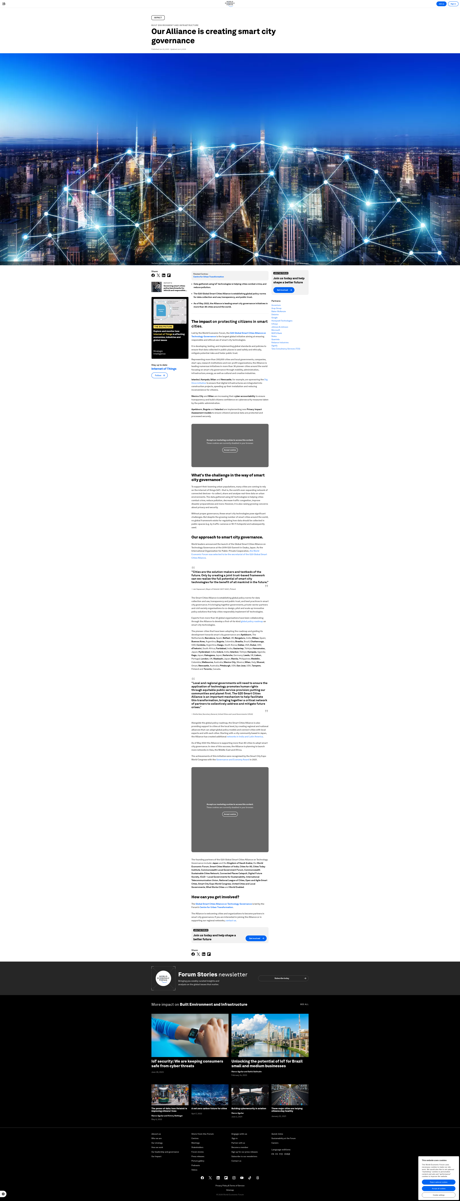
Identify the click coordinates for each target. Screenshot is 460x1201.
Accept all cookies (439, 1189)
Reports (168, 283)
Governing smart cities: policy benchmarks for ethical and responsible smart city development (175, 289)
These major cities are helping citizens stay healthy (286, 1109)
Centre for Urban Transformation (208, 277)
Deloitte (275, 315)
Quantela (275, 339)
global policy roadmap (252, 621)
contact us (230, 920)
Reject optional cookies (438, 1182)
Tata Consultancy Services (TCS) (285, 349)
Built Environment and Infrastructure (175, 25)
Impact (158, 18)
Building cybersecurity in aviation (248, 1108)
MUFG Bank (276, 333)
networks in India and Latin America (245, 736)
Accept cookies (230, 450)
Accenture (276, 305)
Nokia (274, 336)
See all (304, 1004)
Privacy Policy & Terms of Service (230, 1185)
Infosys (274, 324)
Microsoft (275, 330)
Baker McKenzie (278, 311)
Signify (274, 346)
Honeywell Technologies (281, 321)
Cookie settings (439, 1195)
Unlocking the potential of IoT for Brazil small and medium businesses (267, 1063)
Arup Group (276, 308)
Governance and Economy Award (232, 759)
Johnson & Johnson (279, 327)
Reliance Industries (280, 343)
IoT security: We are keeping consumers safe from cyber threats (187, 1063)
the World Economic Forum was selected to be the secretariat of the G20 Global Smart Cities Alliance (229, 554)
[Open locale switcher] (3, 1194)
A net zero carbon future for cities (209, 1108)
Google (274, 318)
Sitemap (230, 1190)
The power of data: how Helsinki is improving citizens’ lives (169, 1109)
